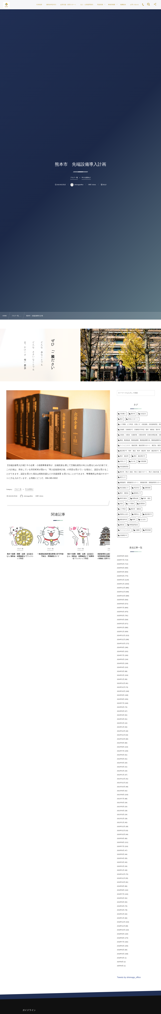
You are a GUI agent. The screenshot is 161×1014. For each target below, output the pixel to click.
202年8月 (120, 962)
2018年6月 (120, 946)
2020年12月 (121, 826)
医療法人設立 (124, 514)
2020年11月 (121, 830)
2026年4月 (120, 572)
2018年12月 (121, 922)
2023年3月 (120, 719)
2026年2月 (120, 580)
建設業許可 (148, 514)
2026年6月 (120, 564)
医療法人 (136, 514)
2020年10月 (121, 834)
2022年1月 (120, 775)
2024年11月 (121, 639)
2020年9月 (120, 838)
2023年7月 (120, 703)
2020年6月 (120, 850)
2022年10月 (121, 739)
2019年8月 (120, 890)
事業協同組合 (133, 525)
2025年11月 (121, 592)
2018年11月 (121, 926)
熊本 (121, 419)
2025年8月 (120, 604)
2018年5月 (120, 950)
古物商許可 (123, 535)
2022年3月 (120, 767)
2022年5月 (120, 759)
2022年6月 (120, 755)
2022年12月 (121, 731)
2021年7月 (120, 799)
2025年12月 (121, 588)
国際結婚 (135, 498)
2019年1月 (120, 918)
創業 (133, 519)
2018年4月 (120, 954)
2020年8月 (120, 842)
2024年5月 (120, 663)
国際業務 (148, 488)
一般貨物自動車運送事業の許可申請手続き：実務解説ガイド (50, 555)
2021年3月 (120, 814)
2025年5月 (120, 615)
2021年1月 (120, 822)
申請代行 (137, 488)
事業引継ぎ (123, 498)
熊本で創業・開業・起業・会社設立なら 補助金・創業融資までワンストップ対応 (20, 556)
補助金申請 (123, 519)
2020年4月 (120, 858)
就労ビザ (123, 477)
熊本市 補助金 (136, 509)
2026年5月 (120, 568)
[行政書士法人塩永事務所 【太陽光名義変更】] (6, 5)
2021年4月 (120, 811)
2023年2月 (120, 723)
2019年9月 (120, 886)
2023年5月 (120, 711)
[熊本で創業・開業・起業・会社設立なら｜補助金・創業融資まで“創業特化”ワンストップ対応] (80, 536)
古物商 (137, 530)
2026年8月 (120, 556)
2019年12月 (121, 874)
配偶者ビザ (137, 493)
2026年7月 (120, 560)
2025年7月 (120, 608)
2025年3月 (120, 623)
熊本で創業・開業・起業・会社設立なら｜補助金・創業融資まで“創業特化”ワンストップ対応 (80, 556)
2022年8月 (120, 747)
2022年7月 (120, 751)
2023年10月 (121, 691)
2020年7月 (120, 846)
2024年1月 (120, 679)
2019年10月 (121, 882)
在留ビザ (123, 461)
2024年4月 (120, 667)
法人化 (133, 461)
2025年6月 (120, 612)
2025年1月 (120, 631)
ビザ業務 (131, 503)
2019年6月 (120, 898)
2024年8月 (120, 651)
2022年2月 (120, 771)
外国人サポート (133, 419)
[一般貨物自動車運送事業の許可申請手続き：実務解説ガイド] (50, 536)
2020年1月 (120, 870)
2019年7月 (120, 894)
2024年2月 (120, 675)
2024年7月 (120, 655)
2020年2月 (120, 866)
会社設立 (143, 414)
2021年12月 (121, 779)
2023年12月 (121, 683)
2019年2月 (120, 914)
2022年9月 (120, 743)
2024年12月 (121, 635)
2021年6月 (120, 802)
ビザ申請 (123, 509)
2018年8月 (120, 938)
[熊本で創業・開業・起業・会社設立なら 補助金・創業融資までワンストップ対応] (20, 536)
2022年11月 (121, 735)
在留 (121, 503)
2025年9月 (120, 600)
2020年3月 (120, 862)
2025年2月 (120, 627)
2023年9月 (120, 695)
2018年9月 (120, 934)
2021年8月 (120, 795)
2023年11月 (121, 687)
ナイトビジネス (125, 530)
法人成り (143, 519)
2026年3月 (120, 576)
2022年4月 (120, 763)
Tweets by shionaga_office (129, 977)
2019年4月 (120, 906)
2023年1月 (120, 727)
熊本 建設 (146, 498)
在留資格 (143, 461)
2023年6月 (120, 707)
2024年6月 (120, 659)
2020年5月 (120, 854)
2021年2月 (120, 818)
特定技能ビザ (124, 488)
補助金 (122, 525)
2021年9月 (120, 791)
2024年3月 (120, 671)
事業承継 (148, 530)
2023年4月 (120, 715)
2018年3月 (120, 958)
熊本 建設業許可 (139, 456)
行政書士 (123, 414)
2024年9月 (120, 647)
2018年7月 (120, 942)
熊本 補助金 (124, 493)
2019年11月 (121, 878)
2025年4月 (120, 619)
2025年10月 (121, 596)
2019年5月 (120, 902)
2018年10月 (121, 930)
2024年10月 (121, 643)
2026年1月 (120, 584)
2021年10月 (121, 787)
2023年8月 (120, 699)
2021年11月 (121, 783)
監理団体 (142, 503)
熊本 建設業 (124, 456)
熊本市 (133, 414)
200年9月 (120, 966)
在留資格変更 (124, 466)
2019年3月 (120, 910)
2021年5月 (120, 806)
